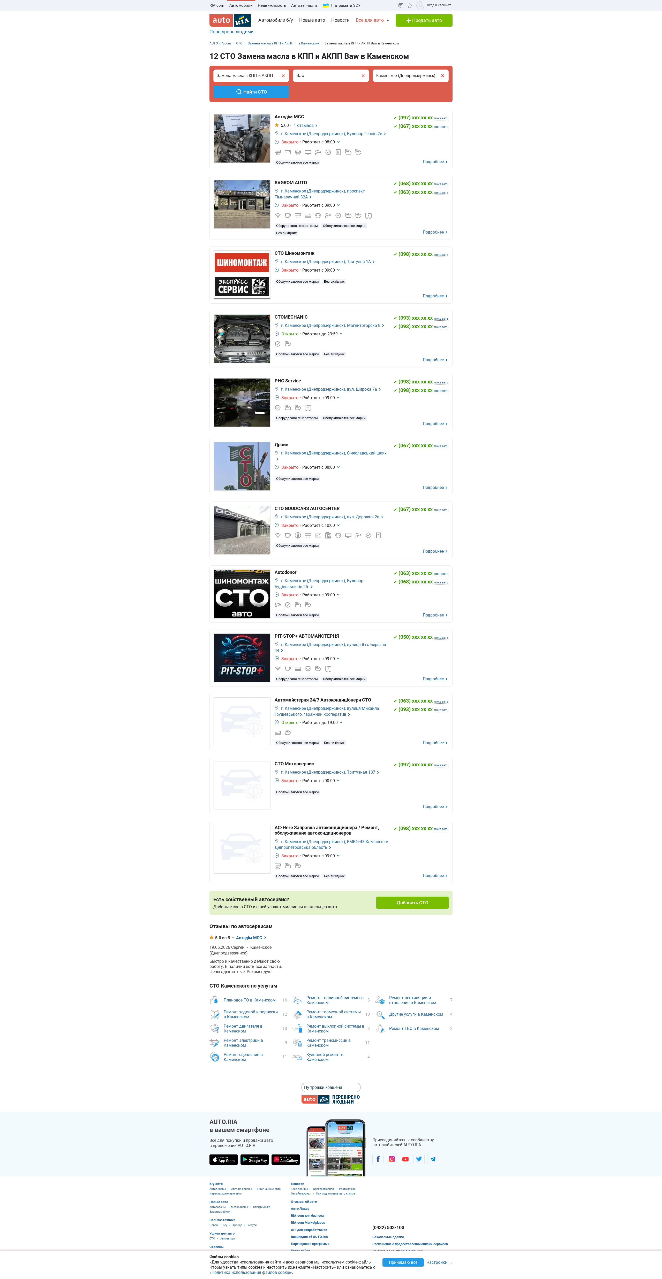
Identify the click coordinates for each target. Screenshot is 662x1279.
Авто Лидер (300, 1209)
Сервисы (216, 1247)
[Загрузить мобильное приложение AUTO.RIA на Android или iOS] (336, 1147)
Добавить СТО (412, 902)
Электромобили (219, 1211)
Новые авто (312, 20)
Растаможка (347, 1189)
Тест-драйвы (299, 1189)
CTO (212, 1238)
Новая (213, 1225)
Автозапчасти (304, 5)
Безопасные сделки (388, 1237)
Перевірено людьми (231, 31)
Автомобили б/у (275, 20)
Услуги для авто (222, 1233)
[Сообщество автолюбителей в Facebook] (377, 1159)
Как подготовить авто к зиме (335, 1193)
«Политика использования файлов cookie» (250, 1272)
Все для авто (370, 20)
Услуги (252, 1225)
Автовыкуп (227, 1238)
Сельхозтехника (222, 1220)
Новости (340, 20)
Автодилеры (217, 1189)
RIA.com (216, 5)
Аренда (237, 1225)
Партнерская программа (310, 1244)
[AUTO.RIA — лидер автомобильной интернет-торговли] (230, 20)
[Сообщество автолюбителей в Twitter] (419, 1159)
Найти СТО (255, 92)
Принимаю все (403, 1262)
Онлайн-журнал (301, 1193)
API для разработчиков (309, 1230)
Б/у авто (216, 1184)
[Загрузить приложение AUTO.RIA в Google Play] (254, 1159)
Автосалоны (217, 1207)
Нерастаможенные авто (225, 1193)
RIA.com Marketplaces (308, 1222)
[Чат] (400, 5)
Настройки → (439, 1262)
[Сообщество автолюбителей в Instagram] (391, 1159)
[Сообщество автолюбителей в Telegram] (432, 1159)
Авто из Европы (241, 1189)
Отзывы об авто (304, 1202)
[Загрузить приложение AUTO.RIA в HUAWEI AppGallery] (286, 1159)
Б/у (225, 1225)
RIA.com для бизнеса (307, 1216)
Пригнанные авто (269, 1189)
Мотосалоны (239, 1207)
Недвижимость (272, 5)
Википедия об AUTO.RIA (309, 1237)
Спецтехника (261, 1207)
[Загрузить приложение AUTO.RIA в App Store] (223, 1159)
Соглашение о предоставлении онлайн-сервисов (410, 1244)
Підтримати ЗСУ (345, 5)
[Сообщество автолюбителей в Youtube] (405, 1159)
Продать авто (426, 20)
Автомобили (241, 5)
